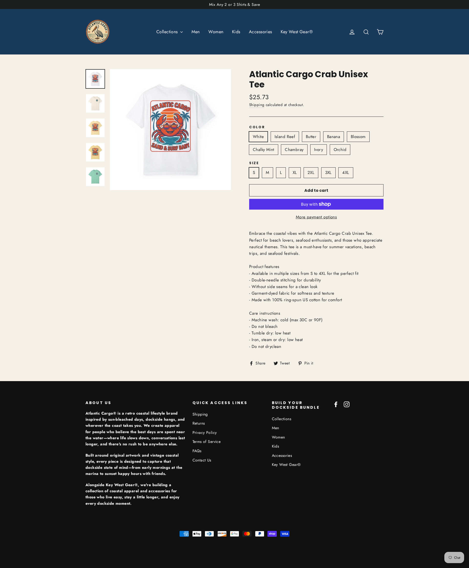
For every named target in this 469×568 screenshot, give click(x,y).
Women (215, 32)
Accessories (260, 32)
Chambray (294, 149)
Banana (333, 136)
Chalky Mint (263, 149)
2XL (311, 172)
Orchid (340, 149)
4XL (345, 172)
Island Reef (285, 136)
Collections (167, 32)
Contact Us (201, 460)
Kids (236, 32)
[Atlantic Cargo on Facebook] (336, 404)
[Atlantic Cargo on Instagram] (347, 404)
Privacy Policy (204, 432)
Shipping (256, 104)
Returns (198, 423)
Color (257, 127)
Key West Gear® (297, 32)
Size (254, 163)
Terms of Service (206, 441)
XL (295, 172)
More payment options (316, 217)
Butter (311, 136)
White (258, 136)
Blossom (358, 136)
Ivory (318, 149)
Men (196, 32)
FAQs (197, 451)
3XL (328, 172)
